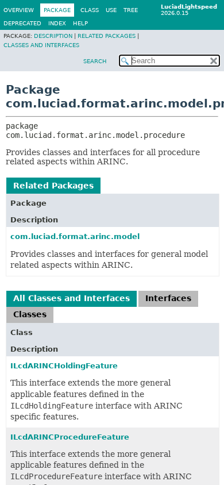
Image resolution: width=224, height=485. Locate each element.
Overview (18, 10)
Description (53, 36)
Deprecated (22, 23)
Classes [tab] (30, 314)
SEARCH (95, 61)
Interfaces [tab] (168, 298)
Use (111, 10)
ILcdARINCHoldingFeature (64, 365)
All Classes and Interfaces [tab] (71, 298)
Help (80, 23)
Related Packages (107, 36)
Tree (130, 10)
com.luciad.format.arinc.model (75, 236)
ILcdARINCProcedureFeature (69, 437)
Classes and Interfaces (41, 45)
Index (57, 23)
